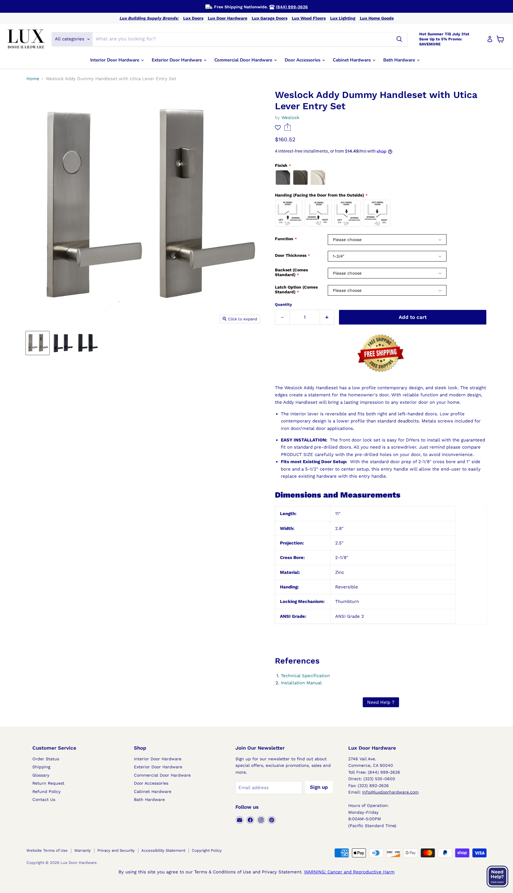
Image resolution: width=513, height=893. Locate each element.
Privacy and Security (116, 850)
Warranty (82, 850)
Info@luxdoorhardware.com (390, 792)
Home (32, 78)
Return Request (48, 783)
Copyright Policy (207, 850)
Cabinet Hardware (352, 60)
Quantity (283, 304)
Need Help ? (381, 702)
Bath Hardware (399, 60)
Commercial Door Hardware (243, 60)
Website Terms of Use (47, 850)
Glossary (40, 775)
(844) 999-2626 (292, 6)
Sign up (319, 787)
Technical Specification (305, 675)
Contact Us (43, 799)
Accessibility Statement (163, 850)
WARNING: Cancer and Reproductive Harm (349, 872)
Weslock (290, 117)
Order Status (45, 758)
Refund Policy (46, 791)
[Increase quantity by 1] (327, 317)
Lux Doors (193, 18)
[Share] (287, 129)
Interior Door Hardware (115, 60)
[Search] (399, 39)
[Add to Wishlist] (278, 127)
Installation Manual (301, 682)
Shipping (41, 766)
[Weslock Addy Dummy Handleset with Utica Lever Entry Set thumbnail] (37, 343)
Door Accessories (303, 60)
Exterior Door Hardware (177, 60)
